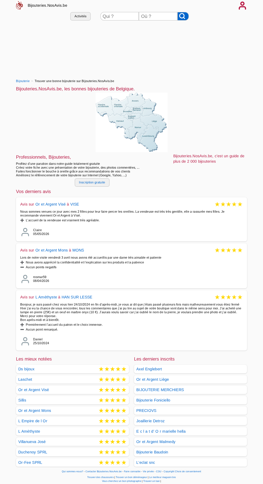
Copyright (169, 471)
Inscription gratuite (92, 182)
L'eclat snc (145, 462)
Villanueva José (32, 442)
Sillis (22, 400)
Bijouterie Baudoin (152, 452)
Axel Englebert (149, 369)
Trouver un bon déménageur (132, 477)
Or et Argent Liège (152, 379)
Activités (81, 16)
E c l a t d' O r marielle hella (161, 431)
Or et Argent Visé (50, 204)
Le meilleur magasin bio (162, 477)
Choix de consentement (188, 471)
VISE (74, 204)
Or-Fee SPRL (30, 462)
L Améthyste (46, 297)
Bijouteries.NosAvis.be (47, 5)
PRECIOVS (146, 410)
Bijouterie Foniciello (153, 400)
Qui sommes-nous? (72, 471)
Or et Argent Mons (51, 250)
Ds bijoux (26, 369)
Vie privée (148, 471)
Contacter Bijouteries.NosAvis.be (103, 471)
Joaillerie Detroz (150, 421)
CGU (159, 471)
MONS (78, 250)
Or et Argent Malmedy (155, 442)
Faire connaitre (132, 471)
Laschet (25, 379)
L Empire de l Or (32, 421)
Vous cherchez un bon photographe (122, 481)
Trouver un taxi (151, 481)
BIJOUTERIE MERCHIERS (160, 390)
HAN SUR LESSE (77, 297)
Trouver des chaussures (100, 477)
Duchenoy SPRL (32, 452)
